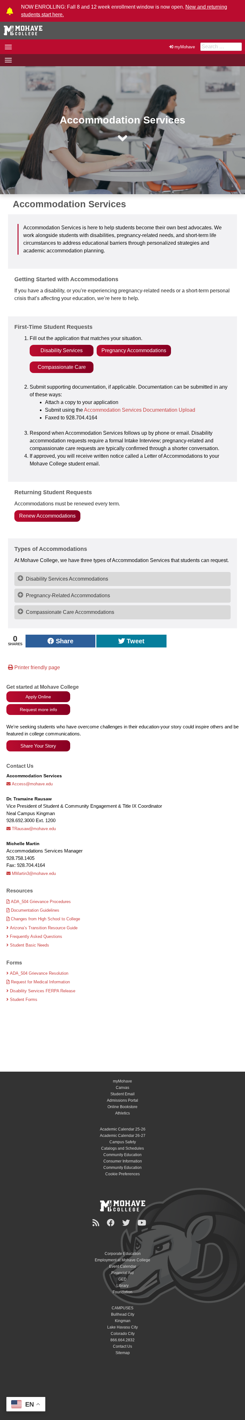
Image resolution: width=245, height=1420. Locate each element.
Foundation (122, 1292)
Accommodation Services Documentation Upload (139, 410)
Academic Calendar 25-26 (122, 1129)
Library (122, 1285)
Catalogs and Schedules (122, 1148)
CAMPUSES (122, 1308)
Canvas (122, 1087)
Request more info (38, 709)
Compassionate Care (62, 367)
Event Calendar (122, 1266)
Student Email (122, 1094)
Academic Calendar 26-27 (122, 1135)
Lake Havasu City (122, 1327)
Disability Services (62, 350)
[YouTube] (142, 1222)
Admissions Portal (122, 1100)
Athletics (122, 1113)
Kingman (122, 1321)
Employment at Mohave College (122, 1260)
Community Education (122, 1155)
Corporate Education (123, 1253)
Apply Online (38, 696)
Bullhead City (122, 1314)
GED (122, 1279)
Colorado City (123, 1333)
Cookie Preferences (122, 1174)
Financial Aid (122, 1273)
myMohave (184, 46)
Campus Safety (122, 1142)
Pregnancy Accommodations (133, 350)
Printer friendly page (36, 667)
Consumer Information (122, 1161)
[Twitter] (127, 1222)
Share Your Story (38, 746)
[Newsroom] (97, 1222)
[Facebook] (111, 1222)
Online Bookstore (122, 1107)
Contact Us (122, 1346)
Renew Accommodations (47, 516)
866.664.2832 (122, 1340)
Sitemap (122, 1353)
